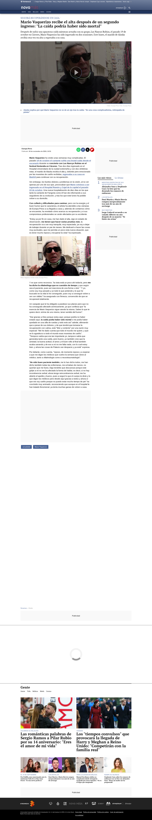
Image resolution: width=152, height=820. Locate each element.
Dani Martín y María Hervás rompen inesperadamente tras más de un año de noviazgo (114, 202)
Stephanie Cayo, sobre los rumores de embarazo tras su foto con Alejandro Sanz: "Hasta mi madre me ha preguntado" (117, 779)
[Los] (103, 713)
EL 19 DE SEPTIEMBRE (28, 775)
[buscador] (129, 8)
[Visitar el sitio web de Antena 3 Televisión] (51, 803)
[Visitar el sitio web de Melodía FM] (108, 803)
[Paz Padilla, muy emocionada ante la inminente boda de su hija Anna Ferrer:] (34, 765)
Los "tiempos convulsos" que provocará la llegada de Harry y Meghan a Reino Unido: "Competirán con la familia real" (102, 742)
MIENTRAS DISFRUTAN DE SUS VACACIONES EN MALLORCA (113, 183)
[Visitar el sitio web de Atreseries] (87, 803)
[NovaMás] (36, 7)
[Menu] (129, 11)
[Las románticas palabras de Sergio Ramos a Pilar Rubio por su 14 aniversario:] (48, 713)
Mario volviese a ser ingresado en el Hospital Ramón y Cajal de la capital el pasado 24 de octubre (59, 187)
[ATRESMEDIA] (27, 804)
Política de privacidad (89, 812)
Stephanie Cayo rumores (97, 1)
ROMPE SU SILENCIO (111, 775)
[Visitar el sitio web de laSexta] (58, 803)
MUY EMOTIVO (107, 210)
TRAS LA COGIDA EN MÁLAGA (86, 775)
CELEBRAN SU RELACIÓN (29, 731)
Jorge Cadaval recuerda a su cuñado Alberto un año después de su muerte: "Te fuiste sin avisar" (114, 215)
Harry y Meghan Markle (60, 1)
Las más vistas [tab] (104, 177)
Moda (42, 12)
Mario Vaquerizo (41, 447)
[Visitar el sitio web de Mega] (79, 803)
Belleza (35, 12)
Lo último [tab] (119, 178)
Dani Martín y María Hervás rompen (78, 1)
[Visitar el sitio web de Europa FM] (101, 803)
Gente (24, 12)
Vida (29, 12)
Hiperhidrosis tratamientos (114, 1)
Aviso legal (78, 812)
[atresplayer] (120, 8)
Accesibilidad (79, 815)
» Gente (30, 608)
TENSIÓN (79, 731)
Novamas (24, 608)
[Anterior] (34, 1)
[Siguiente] (130, 1)
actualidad (26, 447)
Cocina (48, 12)
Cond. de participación (116, 812)
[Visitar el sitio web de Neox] (65, 803)
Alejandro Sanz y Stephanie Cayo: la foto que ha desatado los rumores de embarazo (114, 189)
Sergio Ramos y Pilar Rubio (43, 1)
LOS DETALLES (107, 197)
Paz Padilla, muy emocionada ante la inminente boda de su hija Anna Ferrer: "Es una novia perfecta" (33, 778)
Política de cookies (103, 812)
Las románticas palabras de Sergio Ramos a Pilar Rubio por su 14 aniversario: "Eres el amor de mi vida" (46, 740)
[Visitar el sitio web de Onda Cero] (94, 803)
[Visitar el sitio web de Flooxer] (128, 803)
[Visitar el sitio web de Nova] (72, 803)
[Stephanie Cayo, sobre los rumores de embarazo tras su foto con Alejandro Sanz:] (117, 765)
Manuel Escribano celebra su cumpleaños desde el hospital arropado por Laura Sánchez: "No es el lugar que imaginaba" (88, 779)
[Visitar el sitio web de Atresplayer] (118, 803)
